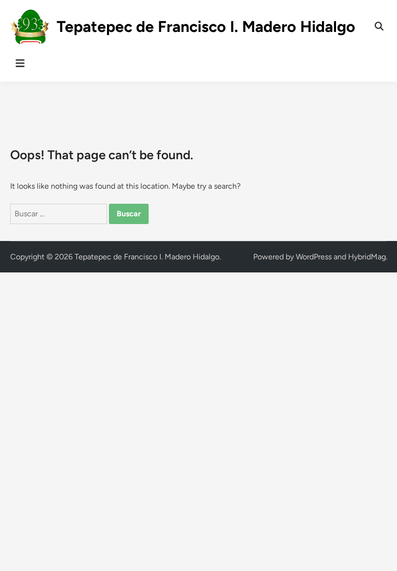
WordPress (314, 256)
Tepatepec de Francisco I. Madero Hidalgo (206, 26)
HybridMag (367, 256)
